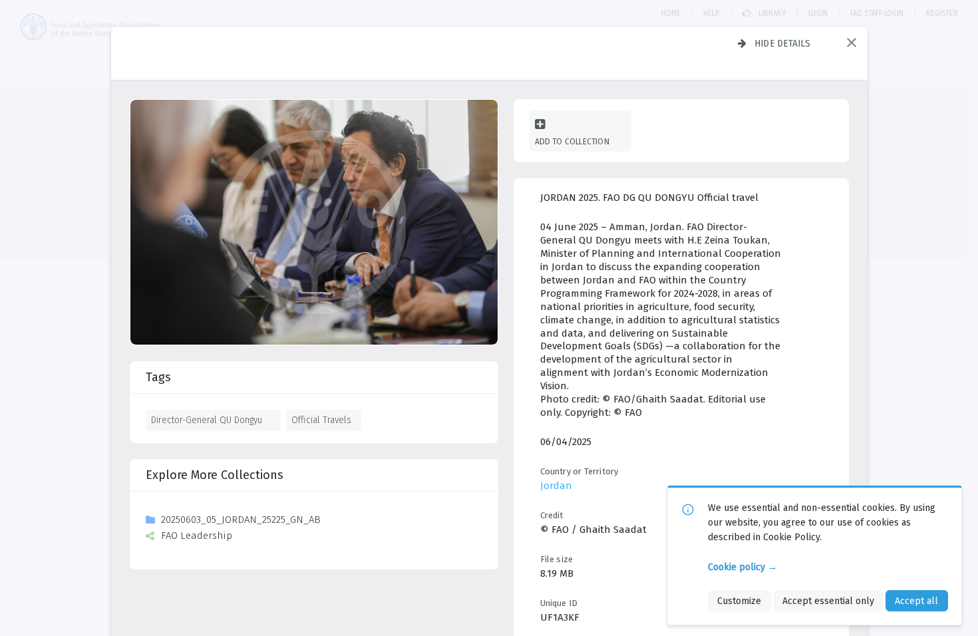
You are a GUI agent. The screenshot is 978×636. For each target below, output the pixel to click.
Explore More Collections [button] (214, 475)
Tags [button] (158, 377)
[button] (852, 43)
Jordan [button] (556, 486)
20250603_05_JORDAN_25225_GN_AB (241, 520)
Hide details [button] (782, 43)
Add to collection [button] (572, 141)
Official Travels (321, 420)
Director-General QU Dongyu (206, 420)
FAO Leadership (196, 536)
